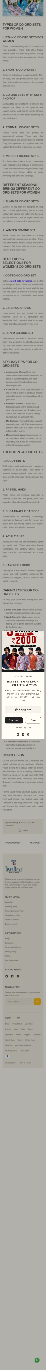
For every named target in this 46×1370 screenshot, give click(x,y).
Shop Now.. (14, 720)
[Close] (41, 634)
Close (33, 720)
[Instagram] (18, 734)
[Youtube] (28, 734)
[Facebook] (23, 734)
